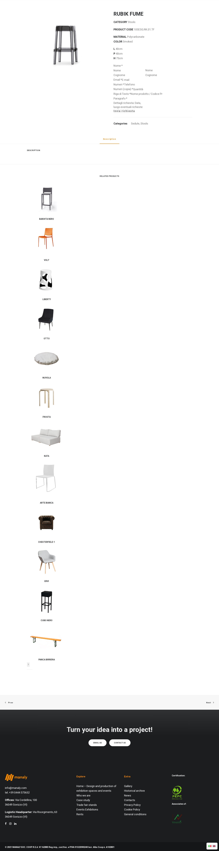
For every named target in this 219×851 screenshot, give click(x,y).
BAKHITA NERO (46, 219)
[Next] (28, 665)
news (147, 9)
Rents (79, 814)
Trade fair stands (86, 805)
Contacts (129, 800)
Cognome (151, 75)
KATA (46, 456)
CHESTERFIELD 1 (46, 542)
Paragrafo (120, 99)
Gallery (128, 786)
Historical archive (134, 791)
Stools (144, 124)
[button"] (6, 824)
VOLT (46, 260)
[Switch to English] (214, 846)
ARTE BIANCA (46, 502)
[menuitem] (58, 9)
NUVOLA (46, 377)
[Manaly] (16, 9)
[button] (197, 9)
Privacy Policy (132, 805)
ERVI (46, 581)
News (127, 796)
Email (118, 80)
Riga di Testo (122, 94)
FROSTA (47, 417)
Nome (118, 66)
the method (80, 9)
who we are (58, 9)
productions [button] (104, 9)
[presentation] (28, 664)
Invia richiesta (124, 111)
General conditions (135, 814)
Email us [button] (97, 742)
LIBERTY (46, 299)
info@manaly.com (16, 788)
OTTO (47, 338)
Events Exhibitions (87, 810)
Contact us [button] (120, 742)
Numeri (119, 85)
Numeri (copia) (123, 89)
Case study (83, 800)
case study (130, 9)
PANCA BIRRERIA (46, 659)
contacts (163, 9)
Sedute (135, 124)
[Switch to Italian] (210, 846)
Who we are (83, 796)
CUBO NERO (46, 620)
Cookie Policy (132, 810)
